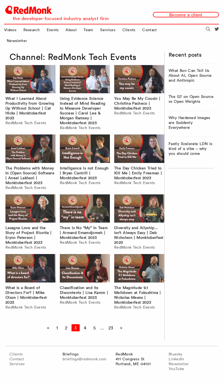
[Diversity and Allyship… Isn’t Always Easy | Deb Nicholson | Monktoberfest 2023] (139, 209)
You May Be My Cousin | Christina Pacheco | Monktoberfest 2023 (137, 103)
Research (31, 29)
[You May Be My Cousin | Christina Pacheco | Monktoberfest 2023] (139, 80)
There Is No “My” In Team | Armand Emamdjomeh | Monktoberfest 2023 (84, 232)
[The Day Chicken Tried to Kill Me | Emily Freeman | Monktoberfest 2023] (139, 149)
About (71, 29)
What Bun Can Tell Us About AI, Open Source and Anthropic (190, 75)
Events (53, 29)
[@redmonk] (217, 29)
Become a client (185, 14)
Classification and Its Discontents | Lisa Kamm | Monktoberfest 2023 (84, 292)
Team (88, 29)
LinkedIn (176, 359)
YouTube (176, 368)
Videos (10, 29)
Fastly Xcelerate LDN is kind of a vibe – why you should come (190, 148)
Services (107, 29)
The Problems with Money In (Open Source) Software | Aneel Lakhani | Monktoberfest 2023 (29, 175)
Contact (149, 29)
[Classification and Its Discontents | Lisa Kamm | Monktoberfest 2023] (85, 269)
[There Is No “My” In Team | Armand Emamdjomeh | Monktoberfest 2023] (85, 209)
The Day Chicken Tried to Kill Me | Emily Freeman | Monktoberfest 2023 (138, 173)
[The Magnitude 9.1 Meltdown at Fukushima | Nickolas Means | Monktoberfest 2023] (139, 269)
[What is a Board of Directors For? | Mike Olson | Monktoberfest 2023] (30, 269)
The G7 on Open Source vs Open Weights (191, 99)
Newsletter (17, 40)
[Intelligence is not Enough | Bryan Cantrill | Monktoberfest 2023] (85, 149)
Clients (128, 29)
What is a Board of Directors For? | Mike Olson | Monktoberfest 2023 (26, 295)
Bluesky (175, 354)
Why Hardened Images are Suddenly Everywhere (189, 122)
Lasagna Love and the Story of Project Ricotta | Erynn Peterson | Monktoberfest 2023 (28, 235)
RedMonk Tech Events (25, 122)
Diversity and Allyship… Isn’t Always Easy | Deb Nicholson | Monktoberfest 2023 (138, 235)
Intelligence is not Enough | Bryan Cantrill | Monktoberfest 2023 (84, 173)
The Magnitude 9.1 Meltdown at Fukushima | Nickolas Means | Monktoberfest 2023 (137, 295)
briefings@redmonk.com (85, 359)
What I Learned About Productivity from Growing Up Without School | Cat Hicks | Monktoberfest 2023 (29, 108)
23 (111, 327)
